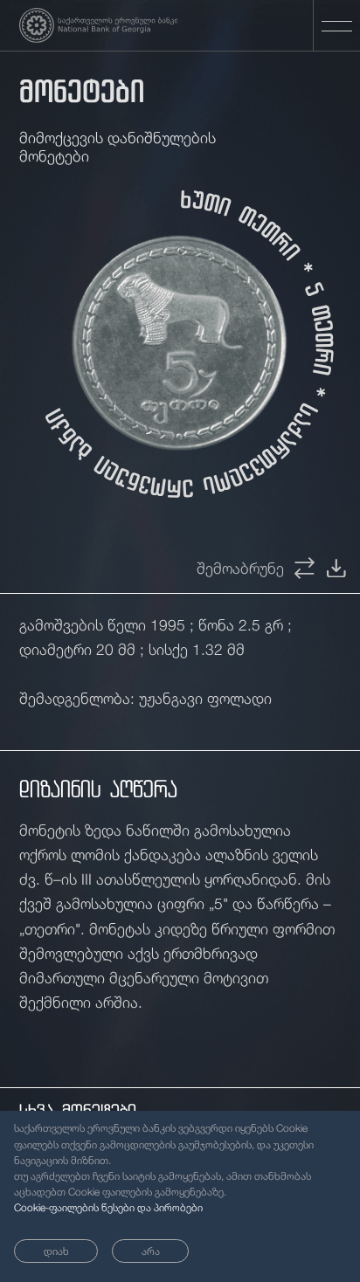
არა (151, 1251)
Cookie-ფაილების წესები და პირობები (108, 1208)
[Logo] (98, 25)
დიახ (56, 1251)
